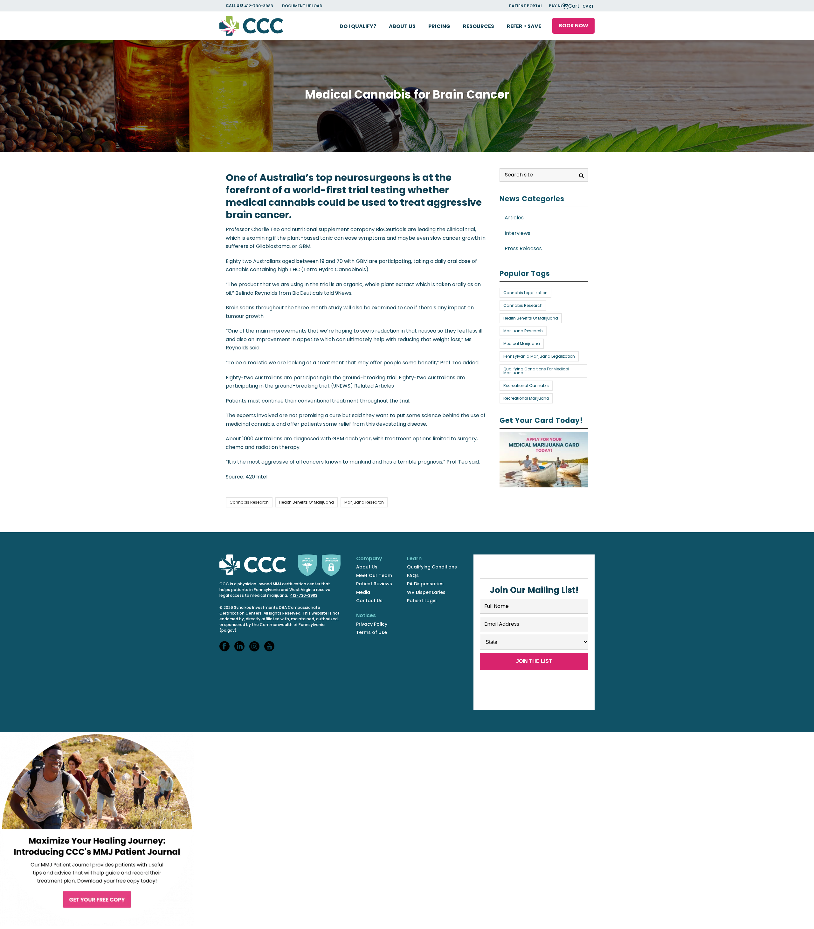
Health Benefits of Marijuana (306, 502)
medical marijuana (521, 343)
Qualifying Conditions (432, 567)
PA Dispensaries (425, 584)
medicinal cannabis (250, 424)
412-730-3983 (259, 6)
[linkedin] (239, 646)
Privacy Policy (371, 624)
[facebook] (224, 646)
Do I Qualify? (358, 26)
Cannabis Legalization (525, 292)
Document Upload (302, 6)
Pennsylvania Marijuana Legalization (539, 356)
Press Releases (523, 248)
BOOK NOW (573, 25)
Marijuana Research (364, 502)
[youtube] (269, 646)
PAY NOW (558, 6)
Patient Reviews (374, 584)
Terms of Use (371, 632)
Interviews (517, 233)
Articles (514, 217)
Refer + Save (524, 26)
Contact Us (369, 600)
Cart (580, 6)
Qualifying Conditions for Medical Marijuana (536, 370)
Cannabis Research (249, 502)
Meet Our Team (374, 575)
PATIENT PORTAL (525, 6)
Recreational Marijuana (526, 398)
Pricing (439, 26)
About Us (402, 26)
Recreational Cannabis (526, 385)
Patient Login (422, 600)
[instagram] (254, 646)
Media (363, 592)
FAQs (413, 575)
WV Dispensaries (426, 592)
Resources (478, 26)
